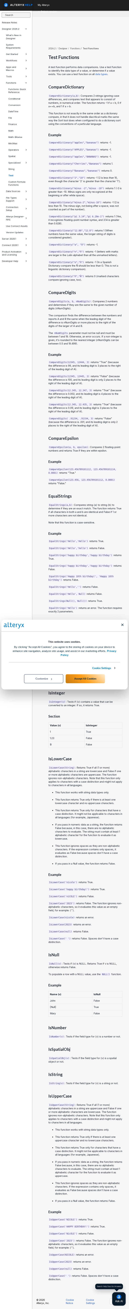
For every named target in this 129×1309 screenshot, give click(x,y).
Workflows (11, 60)
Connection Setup (12, 208)
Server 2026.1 (9, 238)
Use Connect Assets (17, 226)
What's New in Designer (13, 37)
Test (10, 175)
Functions (11, 82)
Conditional (14, 98)
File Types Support (11, 199)
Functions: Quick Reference (17, 90)
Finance (12, 124)
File (10, 117)
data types (101, 74)
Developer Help (10, 261)
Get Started (12, 54)
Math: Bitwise (15, 137)
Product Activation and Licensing (11, 253)
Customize (41, 678)
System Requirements (13, 46)
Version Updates (14, 232)
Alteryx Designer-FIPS (15, 218)
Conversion (14, 105)
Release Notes (9, 22)
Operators (13, 149)
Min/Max (12, 143)
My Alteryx (44, 5)
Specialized (14, 162)
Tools (9, 76)
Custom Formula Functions (16, 183)
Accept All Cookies (85, 678)
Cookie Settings (101, 668)
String (11, 169)
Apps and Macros (11, 68)
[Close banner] (122, 625)
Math (11, 130)
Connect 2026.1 (10, 245)
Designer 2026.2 (10, 28)
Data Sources (13, 191)
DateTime (13, 111)
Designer (63, 48)
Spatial (11, 156)
